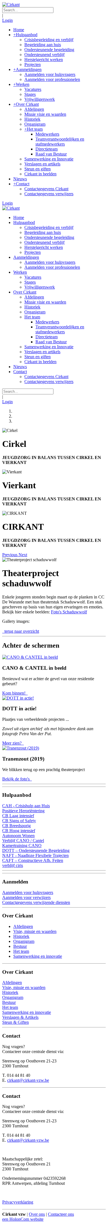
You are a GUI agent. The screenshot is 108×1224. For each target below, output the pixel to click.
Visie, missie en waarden (34, 931)
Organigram (23, 941)
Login (7, 20)
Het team (21, 951)
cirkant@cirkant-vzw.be (28, 1080)
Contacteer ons (61, 1214)
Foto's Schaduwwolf (69, 612)
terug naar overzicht (21, 631)
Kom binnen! (14, 693)
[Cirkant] (11, 4)
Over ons (37, 1214)
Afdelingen (23, 926)
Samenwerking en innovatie (37, 956)
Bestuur (20, 946)
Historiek (21, 936)
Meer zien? (12, 743)
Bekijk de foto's (16, 779)
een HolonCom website (22, 1219)
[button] (10, 554)
